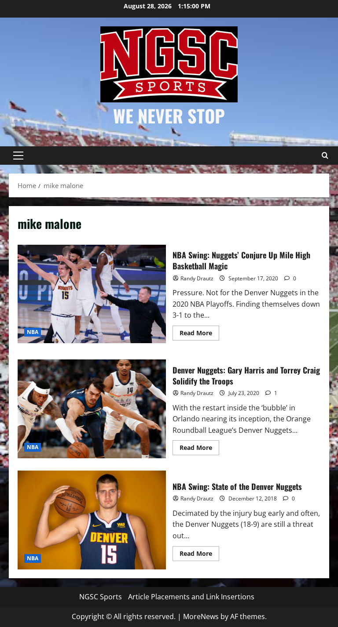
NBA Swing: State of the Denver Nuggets (92, 520)
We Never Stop (169, 115)
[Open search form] (324, 155)
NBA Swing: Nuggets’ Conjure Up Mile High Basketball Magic (92, 294)
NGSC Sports (100, 597)
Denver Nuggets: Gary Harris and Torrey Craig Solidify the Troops (92, 408)
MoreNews (201, 616)
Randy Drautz (196, 278)
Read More (199, 334)
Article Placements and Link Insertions (191, 597)
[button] (18, 155)
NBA (32, 332)
